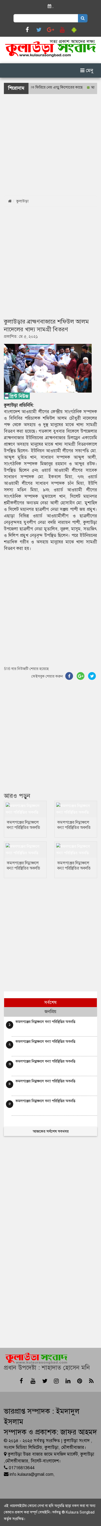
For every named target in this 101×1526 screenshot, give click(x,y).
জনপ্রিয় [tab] (50, 1011)
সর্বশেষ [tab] (50, 1002)
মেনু (88, 70)
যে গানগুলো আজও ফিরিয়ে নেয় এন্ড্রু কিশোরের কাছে (37, 87)
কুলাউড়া (22, 201)
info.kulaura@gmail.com (31, 1474)
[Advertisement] (50, 145)
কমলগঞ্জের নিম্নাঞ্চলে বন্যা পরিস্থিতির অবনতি (23, 825)
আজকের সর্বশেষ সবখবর (51, 1131)
